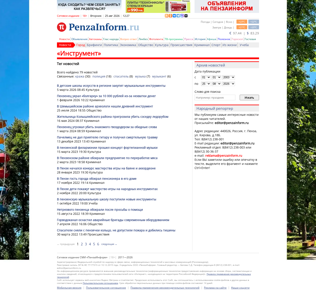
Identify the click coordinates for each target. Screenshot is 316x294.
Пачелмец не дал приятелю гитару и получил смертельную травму (107, 137)
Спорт (216, 45)
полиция (98, 76)
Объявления (79, 39)
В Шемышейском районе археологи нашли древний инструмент (105, 106)
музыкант (159, 76)
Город (80, 45)
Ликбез (143, 39)
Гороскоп (237, 39)
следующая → (109, 244)
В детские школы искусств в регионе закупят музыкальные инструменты (111, 86)
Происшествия (181, 45)
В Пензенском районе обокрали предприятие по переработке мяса (107, 158)
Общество (145, 45)
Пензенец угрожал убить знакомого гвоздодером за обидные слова (107, 127)
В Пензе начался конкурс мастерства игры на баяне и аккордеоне (106, 168)
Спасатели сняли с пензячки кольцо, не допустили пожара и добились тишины (116, 230)
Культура (162, 45)
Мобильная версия (69, 287)
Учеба (244, 45)
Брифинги (94, 45)
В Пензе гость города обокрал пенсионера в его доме (97, 178)
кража (79, 76)
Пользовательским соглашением (100, 283)
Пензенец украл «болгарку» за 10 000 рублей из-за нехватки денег (106, 96)
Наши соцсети (240, 287)
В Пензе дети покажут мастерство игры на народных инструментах (107, 189)
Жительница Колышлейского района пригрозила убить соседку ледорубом (112, 117)
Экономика (128, 45)
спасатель (121, 76)
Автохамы (95, 39)
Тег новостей (68, 63)
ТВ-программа (174, 39)
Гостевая (250, 39)
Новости (64, 39)
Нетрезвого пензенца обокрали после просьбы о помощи (100, 209)
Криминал (202, 45)
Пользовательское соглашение (106, 287)
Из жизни (229, 45)
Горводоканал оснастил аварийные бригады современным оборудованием (113, 220)
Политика (111, 45)
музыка (140, 76)
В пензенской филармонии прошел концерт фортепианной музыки (107, 147)
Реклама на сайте (215, 287)
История (200, 39)
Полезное (224, 39)
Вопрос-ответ (128, 39)
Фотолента (156, 39)
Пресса (188, 39)
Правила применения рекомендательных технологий (164, 287)
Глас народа (111, 39)
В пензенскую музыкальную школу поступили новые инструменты (106, 199)
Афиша (211, 39)
